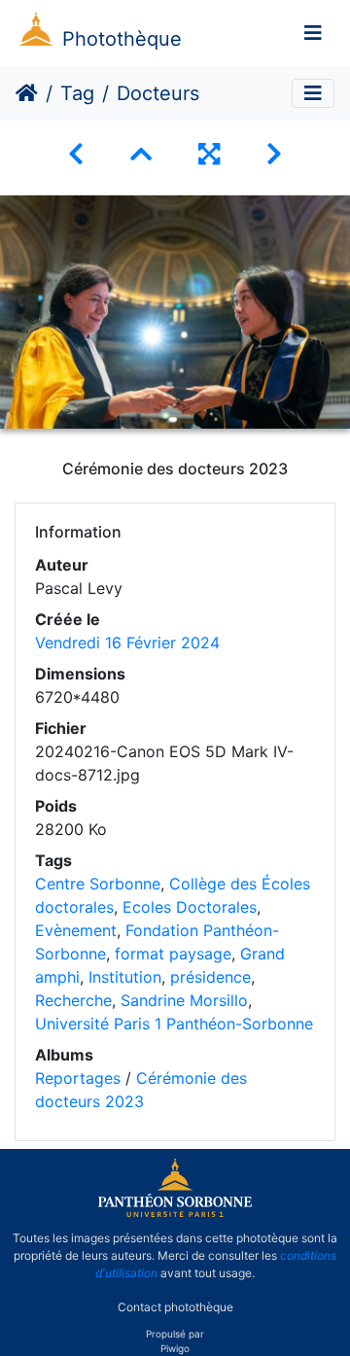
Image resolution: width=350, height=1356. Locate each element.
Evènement (76, 930)
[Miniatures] (141, 154)
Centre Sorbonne (97, 883)
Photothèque (122, 39)
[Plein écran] (209, 154)
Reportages (78, 1078)
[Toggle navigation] (313, 33)
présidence (210, 977)
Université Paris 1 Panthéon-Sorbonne (174, 1023)
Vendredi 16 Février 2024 (127, 642)
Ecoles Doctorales (189, 907)
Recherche (73, 1000)
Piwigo (175, 1348)
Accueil (27, 93)
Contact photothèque (175, 1306)
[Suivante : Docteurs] (274, 154)
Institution (124, 977)
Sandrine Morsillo (184, 1000)
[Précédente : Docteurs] (76, 154)
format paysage (173, 953)
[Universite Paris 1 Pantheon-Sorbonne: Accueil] (175, 1213)
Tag (77, 93)
